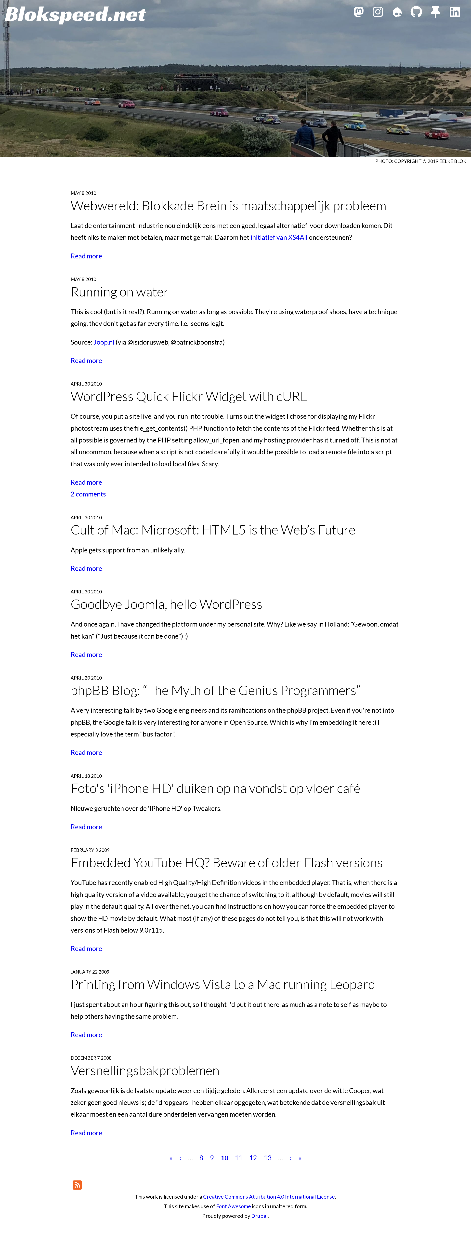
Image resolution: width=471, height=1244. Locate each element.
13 (268, 1158)
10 (224, 1158)
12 (253, 1158)
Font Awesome (233, 1206)
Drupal (259, 1216)
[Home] (75, 15)
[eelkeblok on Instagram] (377, 13)
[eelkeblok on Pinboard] (435, 13)
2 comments (88, 494)
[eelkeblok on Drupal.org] (397, 13)
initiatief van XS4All (279, 237)
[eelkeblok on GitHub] (416, 13)
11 (239, 1158)
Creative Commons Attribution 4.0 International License (269, 1196)
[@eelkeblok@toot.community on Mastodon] (358, 13)
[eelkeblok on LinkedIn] (454, 13)
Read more (86, 256)
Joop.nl (104, 342)
